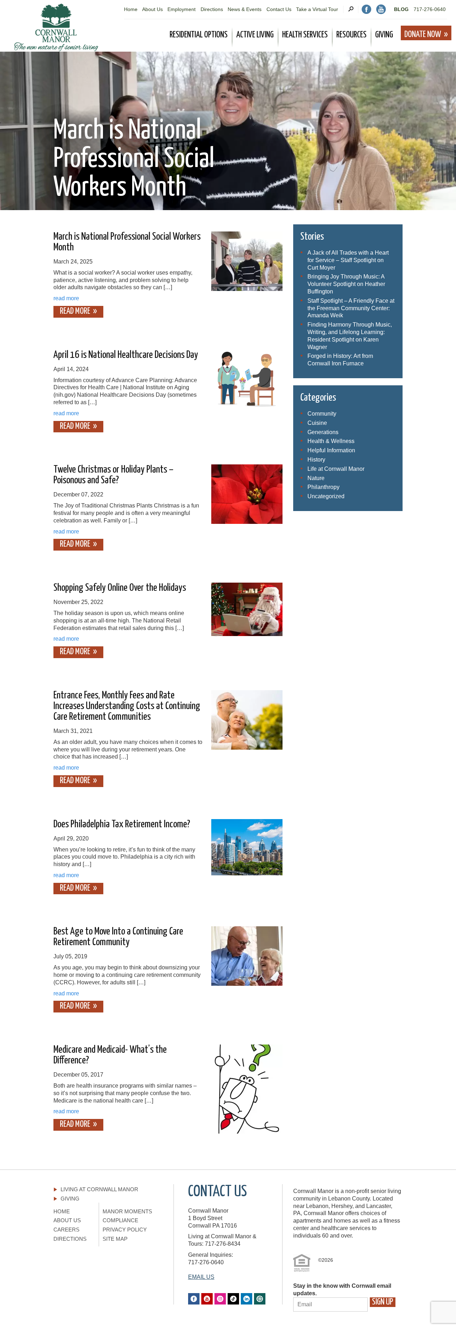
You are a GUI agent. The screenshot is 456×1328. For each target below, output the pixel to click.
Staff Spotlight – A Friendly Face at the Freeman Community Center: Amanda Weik (350, 308)
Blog (401, 9)
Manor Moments (127, 1211)
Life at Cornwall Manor (335, 469)
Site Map (115, 1239)
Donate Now (422, 34)
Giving (70, 1199)
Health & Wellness (330, 441)
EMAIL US (201, 1277)
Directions (212, 9)
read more (66, 298)
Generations (322, 432)
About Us (152, 9)
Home (131, 9)
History (316, 460)
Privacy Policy (125, 1230)
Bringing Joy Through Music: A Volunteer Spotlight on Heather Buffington (346, 284)
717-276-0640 (430, 9)
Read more (75, 311)
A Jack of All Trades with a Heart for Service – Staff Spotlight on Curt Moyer (348, 260)
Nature (316, 478)
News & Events (244, 9)
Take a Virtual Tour (317, 9)
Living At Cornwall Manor (99, 1189)
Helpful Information (331, 450)
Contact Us (278, 9)
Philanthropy (323, 487)
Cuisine (317, 423)
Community (321, 414)
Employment (181, 9)
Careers (66, 1230)
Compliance (120, 1220)
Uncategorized (325, 496)
